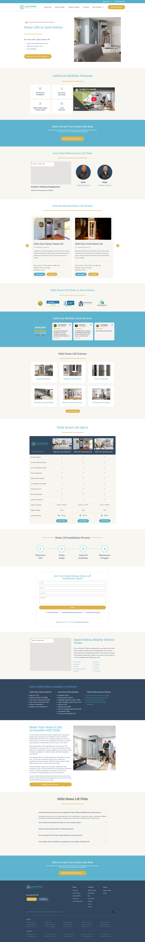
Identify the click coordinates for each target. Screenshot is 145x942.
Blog (89, 896)
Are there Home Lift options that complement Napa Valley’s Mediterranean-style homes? (70, 812)
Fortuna (96, 662)
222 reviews (43, 333)
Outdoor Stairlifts (73, 7)
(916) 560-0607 (120, 2)
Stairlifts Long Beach (50, 924)
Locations (90, 901)
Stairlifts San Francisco (87, 924)
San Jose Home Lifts (105, 934)
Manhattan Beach (80, 669)
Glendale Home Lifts (31, 934)
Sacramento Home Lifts (87, 934)
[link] (113, 912)
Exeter (77, 666)
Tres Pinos (97, 671)
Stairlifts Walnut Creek (105, 926)
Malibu (77, 671)
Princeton (97, 664)
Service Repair (91, 893)
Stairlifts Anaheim (30, 922)
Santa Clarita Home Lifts (106, 936)
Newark (77, 664)
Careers (89, 904)
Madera (96, 669)
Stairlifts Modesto (67, 922)
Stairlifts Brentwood (31, 924)
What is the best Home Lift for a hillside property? (56, 829)
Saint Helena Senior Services (96, 700)
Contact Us (106, 2)
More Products (97, 7)
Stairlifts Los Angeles (50, 926)
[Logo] (28, 7)
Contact (105, 893)
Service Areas (91, 898)
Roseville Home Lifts (68, 936)
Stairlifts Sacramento (87, 922)
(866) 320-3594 (67, 622)
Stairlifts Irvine (48, 922)
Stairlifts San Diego (104, 922)
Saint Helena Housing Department (97, 698)
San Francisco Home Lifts (88, 936)
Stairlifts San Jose (86, 926)
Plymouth (77, 662)
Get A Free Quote (116, 7)
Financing (86, 7)
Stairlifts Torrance (104, 924)
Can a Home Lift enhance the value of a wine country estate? (60, 822)
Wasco (96, 666)
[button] (27, 245)
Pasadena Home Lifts (50, 936)
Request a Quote (32, 899)
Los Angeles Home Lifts (50, 934)
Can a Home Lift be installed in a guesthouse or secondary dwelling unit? (64, 842)
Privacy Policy (59, 911)
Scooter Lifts (75, 898)
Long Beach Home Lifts (32, 936)
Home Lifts (47, 7)
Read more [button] (56, 338)
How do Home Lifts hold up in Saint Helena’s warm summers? (60, 835)
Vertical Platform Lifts (77, 901)
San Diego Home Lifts (68, 934)
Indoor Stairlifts (60, 7)
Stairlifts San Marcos (68, 926)
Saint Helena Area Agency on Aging (98, 695)
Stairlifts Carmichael (31, 926)
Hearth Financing (92, 890)
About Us (90, 906)
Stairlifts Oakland (67, 924)
